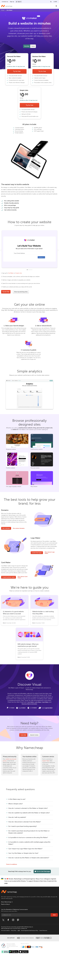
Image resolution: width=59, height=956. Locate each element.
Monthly (26, 46)
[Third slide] (29, 269)
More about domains (19, 528)
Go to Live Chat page (43, 871)
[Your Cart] (50, 1)
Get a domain (6, 528)
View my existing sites (21, 292)
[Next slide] (58, 250)
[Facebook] (8, 920)
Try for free (17, 71)
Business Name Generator (29, 704)
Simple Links (18, 273)
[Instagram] (13, 920)
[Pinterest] (18, 920)
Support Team (45, 760)
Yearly (33, 46)
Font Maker (30, 702)
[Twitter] (3, 920)
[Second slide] (28, 269)
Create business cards (8, 577)
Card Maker (45, 702)
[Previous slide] (1, 250)
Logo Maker (37, 702)
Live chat (23, 735)
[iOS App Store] (23, 951)
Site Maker (11, 273)
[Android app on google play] (13, 951)
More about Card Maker (22, 577)
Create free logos (37, 552)
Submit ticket (34, 735)
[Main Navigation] (56, 6)
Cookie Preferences (43, 930)
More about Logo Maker (50, 552)
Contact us (5, 1)
